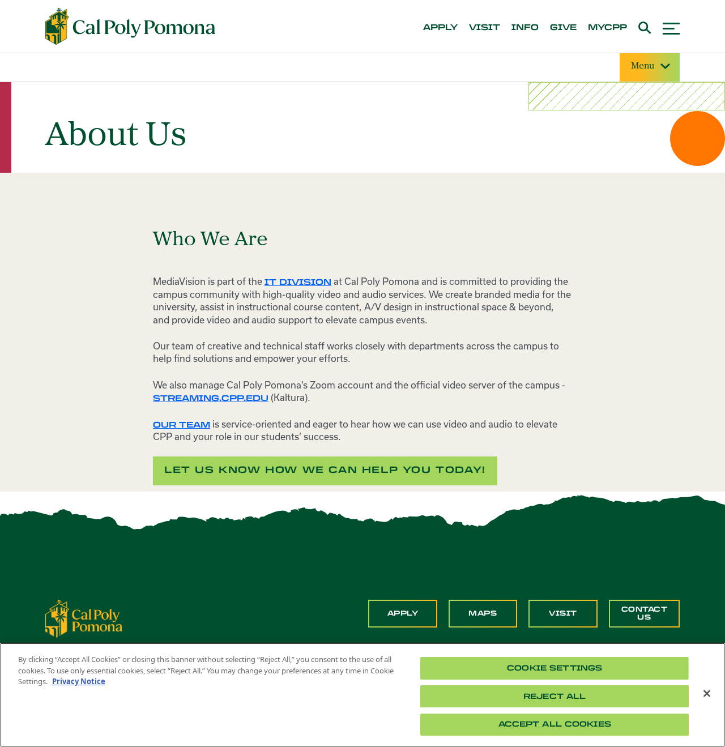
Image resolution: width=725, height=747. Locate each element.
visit (484, 27)
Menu (642, 66)
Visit (563, 613)
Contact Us (644, 613)
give (563, 27)
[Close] (706, 693)
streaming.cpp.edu (210, 398)
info (525, 27)
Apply (403, 613)
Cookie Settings (554, 668)
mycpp (607, 27)
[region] (362, 695)
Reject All (554, 696)
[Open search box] (644, 26)
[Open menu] (671, 27)
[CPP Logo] (83, 618)
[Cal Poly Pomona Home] (130, 26)
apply (440, 27)
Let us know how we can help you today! (325, 469)
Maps (482, 613)
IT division (298, 282)
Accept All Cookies (554, 724)
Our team (181, 425)
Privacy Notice (78, 681)
